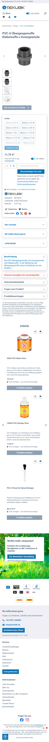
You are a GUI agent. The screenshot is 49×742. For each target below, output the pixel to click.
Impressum (6, 663)
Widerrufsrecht (8, 653)
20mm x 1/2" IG (28, 123)
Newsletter (6, 700)
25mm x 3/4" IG (12, 128)
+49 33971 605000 (27, 1)
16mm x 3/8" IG (13, 123)
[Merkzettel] (3, 16)
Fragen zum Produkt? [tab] (14, 289)
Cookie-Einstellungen (10, 647)
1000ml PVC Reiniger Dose (18, 423)
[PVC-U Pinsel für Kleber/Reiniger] (24, 473)
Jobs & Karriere (8, 684)
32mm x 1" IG (11, 133)
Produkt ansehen (24, 388)
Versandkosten (8, 697)
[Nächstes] (45, 56)
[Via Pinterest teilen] (25, 213)
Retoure (5, 650)
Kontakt (5, 666)
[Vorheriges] (4, 56)
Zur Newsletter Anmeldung (21, 556)
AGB (4, 656)
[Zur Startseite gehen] (13, 8)
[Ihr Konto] (9, 16)
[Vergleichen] (35, 331)
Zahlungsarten (8, 691)
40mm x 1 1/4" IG (27, 133)
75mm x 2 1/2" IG (13, 143)
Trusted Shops (8, 703)
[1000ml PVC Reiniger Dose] (24, 408)
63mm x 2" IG (28, 138)
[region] (24, 425)
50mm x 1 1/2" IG (13, 138)
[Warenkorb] (15, 16)
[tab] (24, 262)
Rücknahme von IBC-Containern (15, 694)
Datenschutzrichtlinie (25, 181)
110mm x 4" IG (12, 148)
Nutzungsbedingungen (26, 184)
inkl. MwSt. (33, 13)
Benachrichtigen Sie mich (31, 171)
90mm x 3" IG (29, 143)
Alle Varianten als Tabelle (14, 108)
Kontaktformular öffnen (13, 630)
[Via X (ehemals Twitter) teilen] (21, 213)
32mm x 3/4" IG (28, 128)
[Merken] (40, 331)
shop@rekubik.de (13, 625)
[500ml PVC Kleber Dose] (24, 343)
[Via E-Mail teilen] (29, 213)
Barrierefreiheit (8, 707)
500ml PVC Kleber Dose (16, 358)
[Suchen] (45, 13)
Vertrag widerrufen (10, 672)
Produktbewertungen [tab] (14, 296)
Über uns (5, 687)
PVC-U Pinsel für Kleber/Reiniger (20, 488)
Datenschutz (7, 659)
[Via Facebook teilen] (17, 213)
